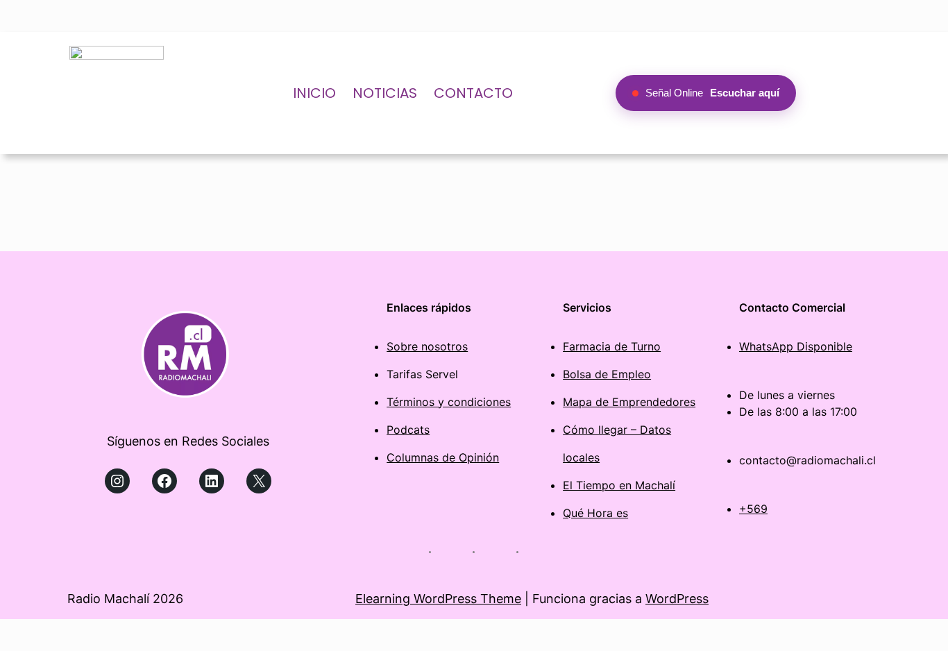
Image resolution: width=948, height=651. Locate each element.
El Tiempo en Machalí (619, 485)
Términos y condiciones (449, 402)
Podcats (408, 430)
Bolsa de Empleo (607, 374)
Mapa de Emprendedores (629, 402)
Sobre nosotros (427, 346)
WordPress (677, 598)
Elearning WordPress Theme (438, 598)
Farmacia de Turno (612, 346)
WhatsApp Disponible (795, 346)
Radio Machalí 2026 (125, 598)
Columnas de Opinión (443, 457)
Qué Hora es (595, 513)
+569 (753, 509)
